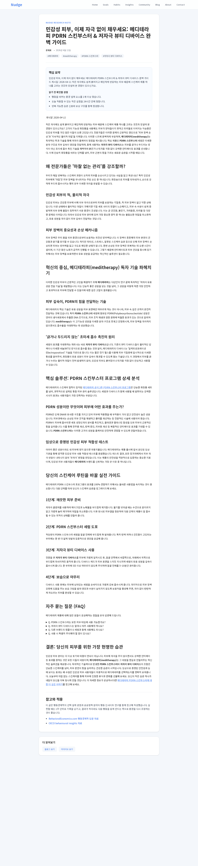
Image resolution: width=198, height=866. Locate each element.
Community (144, 4)
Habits (117, 4)
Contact (181, 4)
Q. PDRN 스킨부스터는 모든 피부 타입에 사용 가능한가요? (77, 622)
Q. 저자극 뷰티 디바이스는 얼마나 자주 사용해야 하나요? (76, 626)
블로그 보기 (50, 749)
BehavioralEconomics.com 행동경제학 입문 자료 (74, 718)
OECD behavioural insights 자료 (65, 723)
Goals (105, 4)
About (168, 4)
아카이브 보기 (67, 749)
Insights (129, 4)
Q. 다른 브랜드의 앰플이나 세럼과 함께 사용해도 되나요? (76, 629)
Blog (157, 4)
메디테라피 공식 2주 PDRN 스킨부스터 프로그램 (107, 387)
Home (95, 4)
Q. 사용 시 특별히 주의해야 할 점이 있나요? (69, 633)
